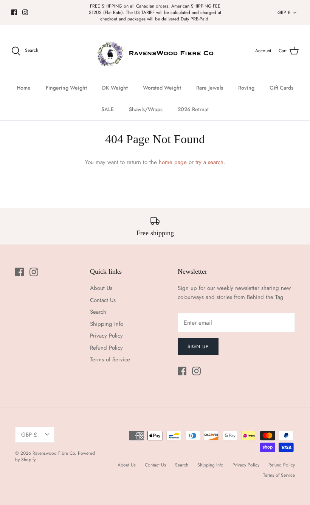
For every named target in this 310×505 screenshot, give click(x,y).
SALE (107, 109)
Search (98, 312)
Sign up (198, 346)
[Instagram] (25, 12)
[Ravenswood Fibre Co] (155, 51)
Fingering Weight (66, 87)
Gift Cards (281, 87)
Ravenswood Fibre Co (54, 453)
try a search (209, 162)
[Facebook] (14, 12)
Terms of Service (110, 359)
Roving (246, 87)
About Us (101, 288)
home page (173, 162)
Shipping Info (106, 324)
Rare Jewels (209, 87)
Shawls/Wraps (146, 109)
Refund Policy (106, 348)
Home (24, 87)
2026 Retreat (193, 109)
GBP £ (283, 12)
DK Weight (115, 87)
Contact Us (103, 300)
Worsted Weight (162, 87)
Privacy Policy (106, 336)
